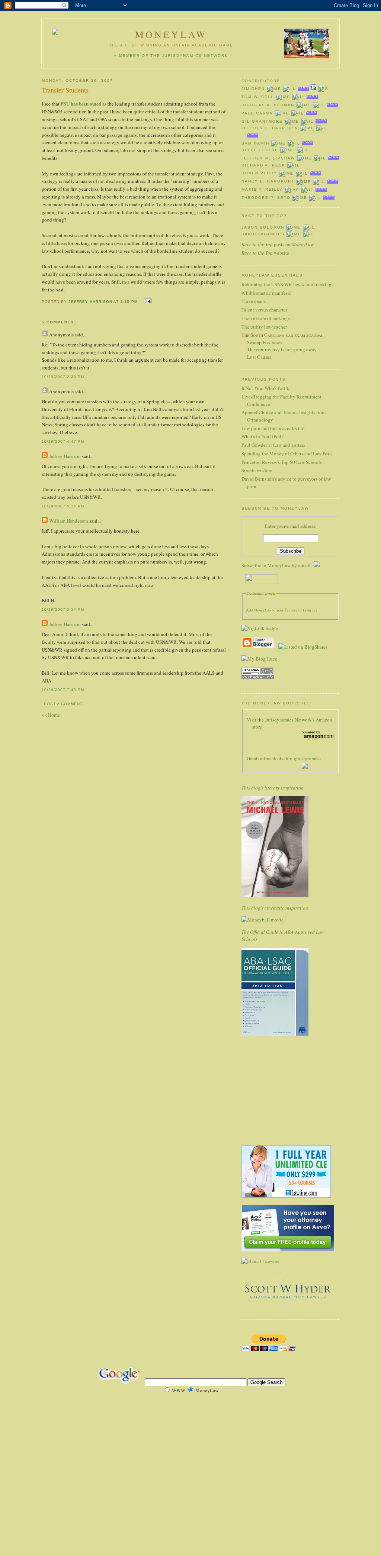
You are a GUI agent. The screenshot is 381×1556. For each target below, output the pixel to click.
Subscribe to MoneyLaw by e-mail (277, 565)
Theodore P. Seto (266, 198)
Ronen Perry (259, 173)
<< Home (51, 714)
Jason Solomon (262, 227)
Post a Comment (63, 704)
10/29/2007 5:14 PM (63, 506)
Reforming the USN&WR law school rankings (287, 284)
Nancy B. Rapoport (267, 182)
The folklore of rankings (265, 318)
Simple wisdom (256, 470)
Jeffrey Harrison (90, 302)
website (265, 252)
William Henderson (68, 520)
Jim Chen (253, 89)
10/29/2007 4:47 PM (63, 441)
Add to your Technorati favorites (281, 610)
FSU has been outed (81, 103)
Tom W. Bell (257, 97)
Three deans (253, 301)
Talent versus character (264, 309)
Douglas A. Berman (267, 105)
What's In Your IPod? (262, 436)
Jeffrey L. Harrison (269, 128)
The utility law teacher (264, 326)
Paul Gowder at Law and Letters (273, 445)
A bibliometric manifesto (266, 293)
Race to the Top (264, 216)
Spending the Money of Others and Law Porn (286, 453)
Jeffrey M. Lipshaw (268, 158)
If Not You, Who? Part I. (265, 388)
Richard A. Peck (263, 165)
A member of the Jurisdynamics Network (171, 56)
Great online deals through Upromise (284, 758)
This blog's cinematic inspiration (274, 907)
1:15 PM (128, 302)
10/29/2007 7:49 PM (63, 690)
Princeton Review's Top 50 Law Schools (281, 462)
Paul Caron (257, 113)
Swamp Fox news (264, 342)
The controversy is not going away (282, 349)
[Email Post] (147, 300)
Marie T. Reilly (262, 190)
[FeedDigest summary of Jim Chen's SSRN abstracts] (313, 89)
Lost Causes (259, 357)
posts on (277, 244)
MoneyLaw (171, 34)
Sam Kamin (255, 143)
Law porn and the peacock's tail (273, 428)
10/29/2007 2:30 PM (63, 377)
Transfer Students (65, 89)
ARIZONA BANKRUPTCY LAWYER (288, 1297)
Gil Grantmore (262, 121)
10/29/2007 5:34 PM (63, 609)
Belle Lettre (259, 150)
